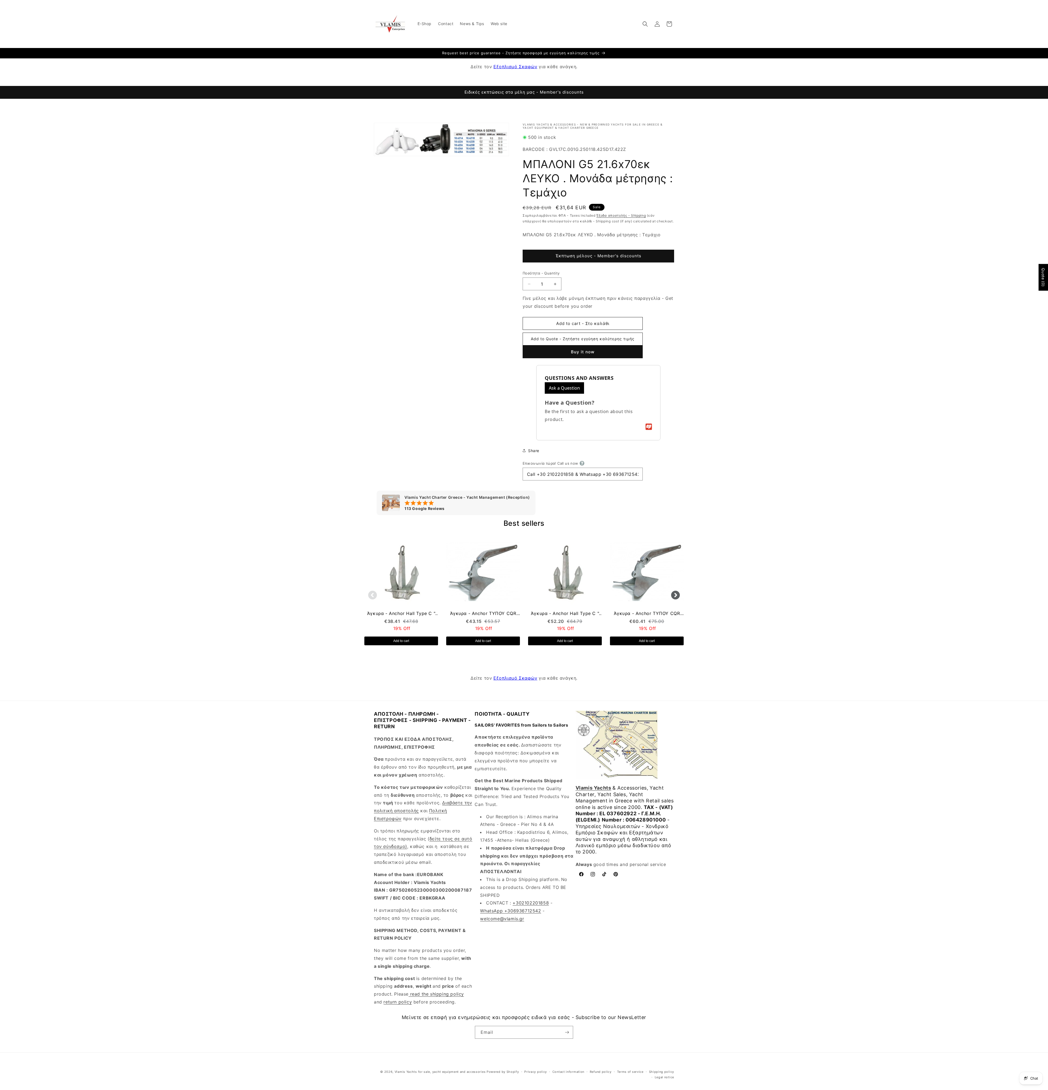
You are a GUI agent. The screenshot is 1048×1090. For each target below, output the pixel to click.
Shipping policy (661, 1072)
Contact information (568, 1072)
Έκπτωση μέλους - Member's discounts (598, 256)
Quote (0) (1043, 277)
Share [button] (533, 450)
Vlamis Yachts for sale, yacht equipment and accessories (440, 1072)
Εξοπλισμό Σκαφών (515, 66)
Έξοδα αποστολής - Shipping (621, 216)
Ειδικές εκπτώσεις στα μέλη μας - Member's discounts (524, 92)
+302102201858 (531, 903)
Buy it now (582, 351)
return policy (397, 1002)
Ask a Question (564, 388)
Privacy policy (535, 1072)
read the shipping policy (436, 994)
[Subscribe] (567, 1032)
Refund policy (601, 1072)
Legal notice (664, 1077)
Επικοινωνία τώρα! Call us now (550, 463)
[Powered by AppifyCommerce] (648, 426)
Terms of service (630, 1072)
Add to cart (401, 641)
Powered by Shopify (503, 1072)
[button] (645, 24)
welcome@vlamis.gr (502, 918)
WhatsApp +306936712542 (510, 910)
